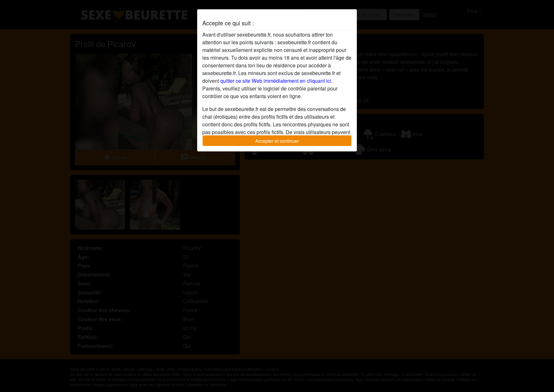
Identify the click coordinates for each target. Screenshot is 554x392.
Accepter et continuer (277, 140)
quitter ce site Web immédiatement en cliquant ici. (276, 80)
